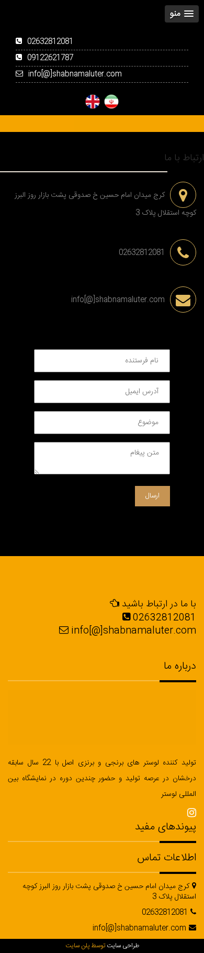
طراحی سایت (123, 945)
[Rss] (191, 813)
